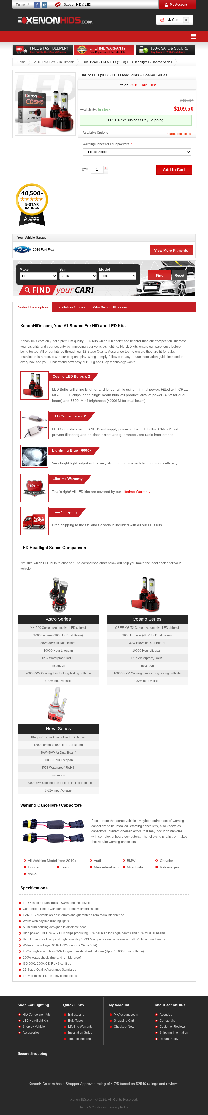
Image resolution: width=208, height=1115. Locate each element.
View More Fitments (171, 250)
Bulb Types (75, 1020)
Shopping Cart (124, 1020)
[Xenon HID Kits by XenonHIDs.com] (52, 20)
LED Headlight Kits (36, 1020)
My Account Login (126, 1014)
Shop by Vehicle (34, 1026)
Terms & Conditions (93, 1107)
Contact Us (167, 1020)
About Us (166, 1014)
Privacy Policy (119, 1107)
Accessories (31, 1033)
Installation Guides (70, 307)
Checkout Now (124, 1026)
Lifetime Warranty (136, 492)
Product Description (32, 307)
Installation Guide (80, 1033)
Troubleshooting (79, 1039)
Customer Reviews (173, 1026)
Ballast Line (76, 1014)
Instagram (44, 4)
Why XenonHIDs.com (110, 307)
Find (160, 275)
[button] (67, 1068)
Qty (85, 169)
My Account (178, 4)
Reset (179, 275)
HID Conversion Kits (36, 1014)
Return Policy (169, 1039)
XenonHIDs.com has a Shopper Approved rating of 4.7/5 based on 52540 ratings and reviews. (104, 1084)
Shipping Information (174, 1033)
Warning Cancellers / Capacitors (106, 144)
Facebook (37, 4)
